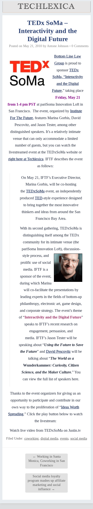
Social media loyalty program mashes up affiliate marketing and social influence (46, 483)
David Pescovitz (58, 351)
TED (38, 198)
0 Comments (80, 46)
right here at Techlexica (25, 159)
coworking (31, 438)
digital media (49, 438)
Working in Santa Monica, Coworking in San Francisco (46, 461)
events (64, 438)
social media (78, 438)
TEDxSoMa (35, 191)
